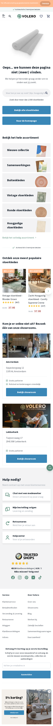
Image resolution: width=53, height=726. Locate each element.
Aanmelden (26, 674)
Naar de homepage (26, 120)
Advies (5, 637)
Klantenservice (9, 601)
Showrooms (33, 607)
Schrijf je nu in (14, 712)
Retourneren (8, 619)
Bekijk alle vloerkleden (26, 110)
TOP (49, 468)
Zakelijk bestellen (35, 625)
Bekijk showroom (26, 392)
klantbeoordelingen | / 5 (26, 568)
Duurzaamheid (34, 637)
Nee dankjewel (14, 717)
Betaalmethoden (9, 607)
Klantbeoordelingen (11, 631)
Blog (30, 613)
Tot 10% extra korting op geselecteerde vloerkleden (19, 3)
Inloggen (6, 625)
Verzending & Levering (12, 613)
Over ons (32, 601)
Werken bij (32, 619)
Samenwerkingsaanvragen (39, 631)
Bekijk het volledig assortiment (18, 237)
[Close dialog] (49, 691)
